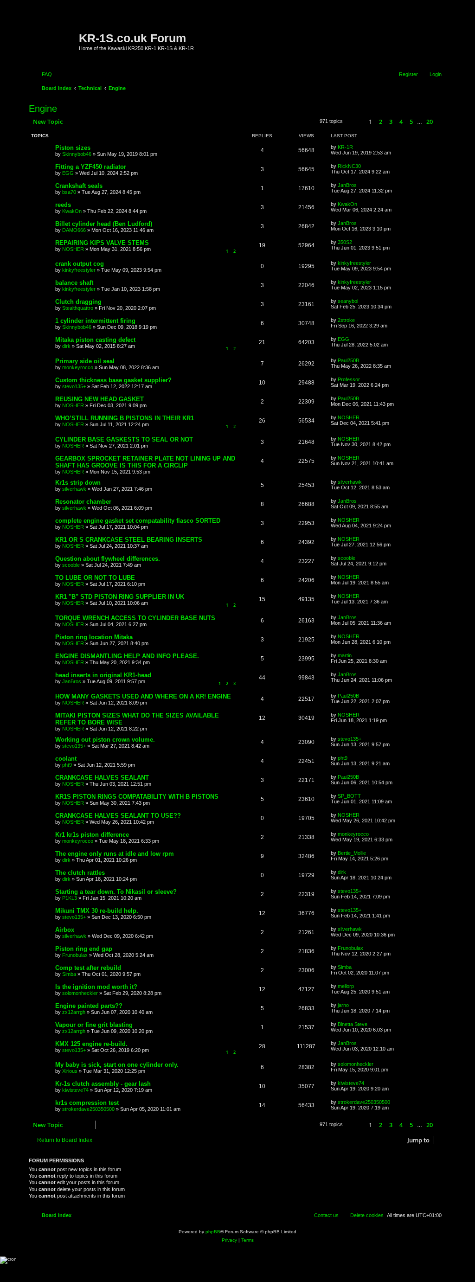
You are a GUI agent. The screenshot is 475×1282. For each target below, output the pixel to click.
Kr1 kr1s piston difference (92, 834)
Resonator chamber (83, 501)
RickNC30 (349, 166)
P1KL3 (69, 898)
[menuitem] (42, 74)
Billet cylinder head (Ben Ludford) (103, 223)
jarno (343, 1005)
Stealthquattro (77, 308)
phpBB (212, 1231)
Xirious (69, 1071)
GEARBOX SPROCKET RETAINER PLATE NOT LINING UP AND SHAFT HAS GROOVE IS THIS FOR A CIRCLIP (145, 462)
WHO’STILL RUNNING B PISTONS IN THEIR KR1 (124, 418)
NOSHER (73, 249)
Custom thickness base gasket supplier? (113, 380)
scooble (71, 565)
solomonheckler (80, 993)
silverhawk (74, 489)
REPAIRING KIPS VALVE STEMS (102, 242)
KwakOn (72, 211)
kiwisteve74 (75, 1090)
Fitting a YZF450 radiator (90, 166)
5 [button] (411, 121)
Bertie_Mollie (352, 853)
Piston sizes (72, 147)
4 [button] (401, 121)
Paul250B (348, 360)
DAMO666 (74, 230)
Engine (43, 108)
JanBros (347, 185)
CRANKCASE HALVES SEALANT (102, 777)
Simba (69, 974)
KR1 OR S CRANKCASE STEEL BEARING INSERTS (128, 539)
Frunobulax (75, 955)
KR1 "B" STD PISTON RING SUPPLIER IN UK (119, 596)
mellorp (346, 986)
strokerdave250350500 (88, 1109)
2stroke (346, 320)
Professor (349, 379)
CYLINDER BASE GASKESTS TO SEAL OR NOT (124, 439)
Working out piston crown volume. (105, 739)
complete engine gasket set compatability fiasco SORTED (137, 520)
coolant (66, 758)
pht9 (67, 765)
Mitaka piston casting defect (95, 339)
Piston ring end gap (83, 948)
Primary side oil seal (85, 361)
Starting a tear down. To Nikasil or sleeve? (116, 891)
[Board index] (55, 34)
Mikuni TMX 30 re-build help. (96, 910)
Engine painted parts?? (88, 1005)
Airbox (64, 929)
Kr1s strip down (78, 482)
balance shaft (74, 282)
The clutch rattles (80, 872)
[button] (354, 121)
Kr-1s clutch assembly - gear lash (103, 1083)
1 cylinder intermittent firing (95, 320)
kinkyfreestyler (79, 270)
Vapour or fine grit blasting (94, 1024)
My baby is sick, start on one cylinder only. (117, 1064)
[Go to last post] (357, 147)
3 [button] (390, 121)
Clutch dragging (78, 301)
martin (345, 655)
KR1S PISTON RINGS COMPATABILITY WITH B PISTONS (136, 796)
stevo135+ (74, 386)
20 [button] (429, 121)
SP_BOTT (349, 796)
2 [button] (380, 121)
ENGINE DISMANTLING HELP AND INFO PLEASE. (127, 656)
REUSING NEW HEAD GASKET (99, 399)
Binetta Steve (352, 1024)
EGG (68, 173)
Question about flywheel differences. (107, 558)
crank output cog (79, 263)
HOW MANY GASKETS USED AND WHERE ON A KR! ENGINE (143, 696)
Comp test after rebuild (88, 967)
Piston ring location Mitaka (94, 637)
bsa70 (69, 192)
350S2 (345, 242)
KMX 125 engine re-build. (91, 1043)
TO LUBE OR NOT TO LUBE (95, 577)
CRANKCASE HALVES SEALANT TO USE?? (118, 815)
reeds (63, 204)
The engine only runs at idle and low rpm (114, 853)
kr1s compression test (87, 1102)
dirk (66, 346)
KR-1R (345, 147)
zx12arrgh (73, 1012)
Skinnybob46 (76, 154)
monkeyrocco (77, 367)
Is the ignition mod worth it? (96, 986)
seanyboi (348, 301)
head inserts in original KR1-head (103, 675)
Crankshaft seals (79, 185)
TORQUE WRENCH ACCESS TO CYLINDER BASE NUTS (135, 618)
